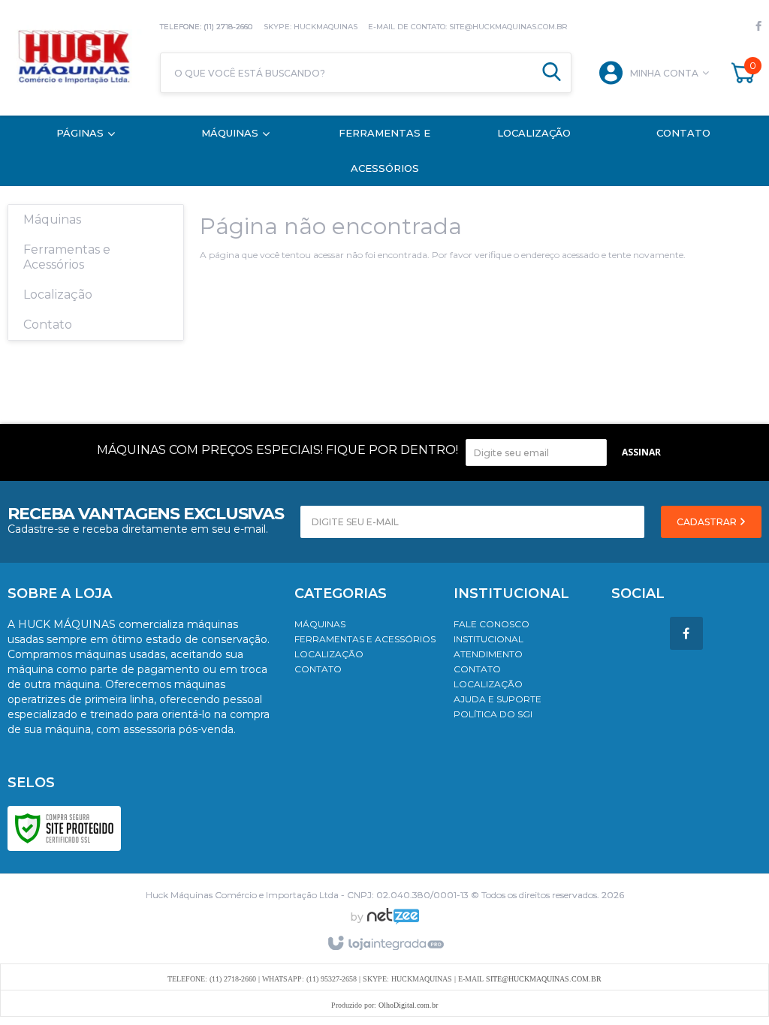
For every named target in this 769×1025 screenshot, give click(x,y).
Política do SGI (493, 714)
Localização (328, 654)
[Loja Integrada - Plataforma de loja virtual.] (385, 944)
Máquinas (319, 624)
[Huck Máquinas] (76, 57)
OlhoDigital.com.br (408, 1005)
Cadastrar (708, 522)
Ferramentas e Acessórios (365, 639)
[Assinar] (641, 452)
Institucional (488, 639)
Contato (318, 669)
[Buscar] (551, 73)
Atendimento (488, 654)
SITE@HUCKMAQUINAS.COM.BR (544, 979)
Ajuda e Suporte (497, 699)
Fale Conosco (491, 624)
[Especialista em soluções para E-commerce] (393, 922)
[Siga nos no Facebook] (758, 26)
